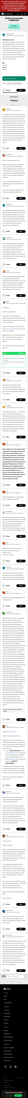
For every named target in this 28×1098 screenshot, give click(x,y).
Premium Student (8, 1057)
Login (14, 83)
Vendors (6, 1023)
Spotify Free (7, 1060)
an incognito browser (16, 866)
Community (8, 14)
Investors (6, 1020)
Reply (21, 90)
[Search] (18, 14)
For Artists (6, 1010)
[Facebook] (15, 1067)
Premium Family (8, 1054)
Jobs (5, 999)
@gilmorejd (8, 841)
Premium (19, 83)
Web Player (7, 1034)
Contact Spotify (8, 1040)
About (5, 996)
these (19, 770)
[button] (25, 35)
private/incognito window (12, 753)
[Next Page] (20, 105)
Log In (21, 14)
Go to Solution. (12, 78)
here (18, 883)
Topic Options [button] (13, 97)
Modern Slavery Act (7, 1090)
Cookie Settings (7, 1085)
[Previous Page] (7, 105)
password (7, 856)
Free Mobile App (8, 1037)
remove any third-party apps (14, 329)
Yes (17, 1095)
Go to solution (15, 27)
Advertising (7, 1016)
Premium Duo (7, 1051)
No (11, 1095)
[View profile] (3, 34)
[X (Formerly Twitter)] (10, 1067)
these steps (17, 8)
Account (9, 83)
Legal (5, 1077)
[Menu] (25, 14)
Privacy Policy (6, 1082)
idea (6, 339)
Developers (7, 1013)
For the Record (8, 1002)
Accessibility (11, 1087)
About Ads (6, 1087)
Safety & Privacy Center (8, 1080)
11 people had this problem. (10, 92)
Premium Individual (9, 1048)
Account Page (15, 759)
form (21, 750)
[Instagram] (5, 1067)
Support (6, 1030)
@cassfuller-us (12, 731)
